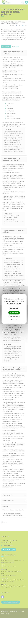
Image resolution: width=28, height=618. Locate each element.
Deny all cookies (14, 316)
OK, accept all (14, 312)
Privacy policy (14, 319)
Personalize (14, 308)
